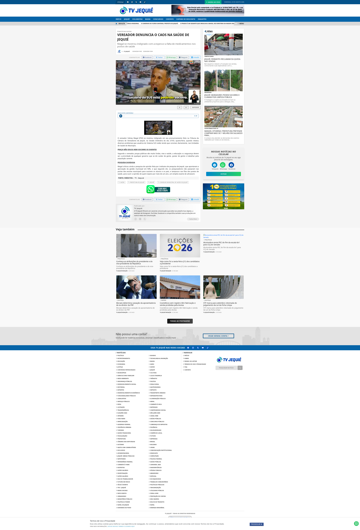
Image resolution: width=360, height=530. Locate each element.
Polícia (153, 381)
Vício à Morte (122, 485)
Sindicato (154, 453)
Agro (152, 364)
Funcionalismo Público (126, 396)
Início (118, 19)
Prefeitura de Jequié (137, 182)
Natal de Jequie (123, 505)
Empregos (154, 407)
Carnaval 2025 (155, 464)
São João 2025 (155, 413)
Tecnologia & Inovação (159, 358)
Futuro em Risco (123, 482)
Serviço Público (123, 401)
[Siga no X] (136, 2)
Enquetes (202, 19)
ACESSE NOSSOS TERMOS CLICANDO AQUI (121, 526)
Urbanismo (121, 496)
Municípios (121, 373)
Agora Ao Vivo (214, 2)
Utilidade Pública (157, 490)
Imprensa (153, 439)
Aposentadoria (123, 453)
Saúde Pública (155, 418)
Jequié (127, 19)
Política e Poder (123, 502)
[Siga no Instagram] (132, 2)
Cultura (153, 373)
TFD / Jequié (121, 487)
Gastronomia (155, 387)
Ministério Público (124, 499)
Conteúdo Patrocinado (126, 370)
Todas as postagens (180, 321)
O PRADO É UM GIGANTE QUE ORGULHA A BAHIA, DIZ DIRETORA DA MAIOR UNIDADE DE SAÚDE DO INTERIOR (202, 23)
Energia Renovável (157, 508)
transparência (123, 410)
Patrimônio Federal (125, 462)
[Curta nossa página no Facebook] (188, 347)
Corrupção (154, 456)
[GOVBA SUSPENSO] (207, 10)
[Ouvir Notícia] (120, 115)
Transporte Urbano (157, 393)
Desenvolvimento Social (126, 384)
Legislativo (121, 398)
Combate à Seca (156, 404)
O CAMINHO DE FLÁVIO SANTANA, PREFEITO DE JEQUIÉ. (144, 23)
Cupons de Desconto (185, 19)
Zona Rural (154, 384)
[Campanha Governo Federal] (223, 196)
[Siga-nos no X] (198, 347)
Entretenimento (123, 358)
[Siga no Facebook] (127, 2)
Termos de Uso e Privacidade (195, 364)
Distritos (121, 467)
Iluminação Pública (158, 398)
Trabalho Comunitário (159, 482)
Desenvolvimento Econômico (128, 393)
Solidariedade (155, 430)
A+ (186, 107)
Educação (121, 361)
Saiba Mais (193, 219)
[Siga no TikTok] (144, 2)
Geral (152, 401)
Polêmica (153, 427)
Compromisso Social (158, 410)
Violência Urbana (124, 427)
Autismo (120, 444)
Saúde (122, 182)
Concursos (158, 19)
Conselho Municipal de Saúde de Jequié (173, 182)
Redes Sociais (122, 490)
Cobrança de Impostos (158, 424)
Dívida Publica (155, 470)
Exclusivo (121, 450)
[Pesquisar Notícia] (240, 368)
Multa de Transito (157, 502)
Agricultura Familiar (125, 375)
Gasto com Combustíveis (126, 447)
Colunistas (137, 19)
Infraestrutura (156, 396)
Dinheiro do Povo (124, 508)
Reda (119, 404)
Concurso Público (157, 421)
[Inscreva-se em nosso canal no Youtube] (202, 347)
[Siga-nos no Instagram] (193, 347)
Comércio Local (156, 433)
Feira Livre (154, 493)
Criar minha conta (217, 336)
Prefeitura (121, 439)
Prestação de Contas (158, 496)
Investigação (122, 473)
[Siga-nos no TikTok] (207, 347)
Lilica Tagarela (156, 375)
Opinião (120, 416)
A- (179, 107)
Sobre (186, 358)
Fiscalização (122, 436)
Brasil (152, 441)
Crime (152, 447)
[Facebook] (140, 219)
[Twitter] (144, 219)
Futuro (153, 436)
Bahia (147, 19)
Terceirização (155, 487)
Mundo (153, 355)
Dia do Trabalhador (125, 479)
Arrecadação (122, 421)
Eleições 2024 (122, 413)
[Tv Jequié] (136, 10)
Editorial (121, 387)
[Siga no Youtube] (140, 2)
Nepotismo (121, 459)
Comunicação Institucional (161, 450)
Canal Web (154, 416)
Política (120, 355)
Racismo (153, 444)
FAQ (185, 367)
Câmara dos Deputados (126, 441)
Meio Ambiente (123, 378)
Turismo (120, 430)
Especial (153, 476)
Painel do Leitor (190, 361)
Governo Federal (123, 424)
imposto (153, 390)
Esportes (120, 390)
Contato (170, 19)
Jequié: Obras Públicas (125, 456)
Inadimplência (156, 467)
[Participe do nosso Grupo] (158, 190)
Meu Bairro (154, 499)
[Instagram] (135, 219)
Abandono (154, 473)
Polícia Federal (156, 459)
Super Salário (122, 470)
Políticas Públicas (157, 485)
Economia (121, 364)
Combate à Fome (123, 464)
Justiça (120, 367)
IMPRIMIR (195, 107)
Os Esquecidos (155, 479)
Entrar (121, 2)
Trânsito (153, 378)
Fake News (121, 418)
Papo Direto (121, 493)
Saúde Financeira (124, 433)
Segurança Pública (124, 381)
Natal (152, 505)
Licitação (121, 407)
